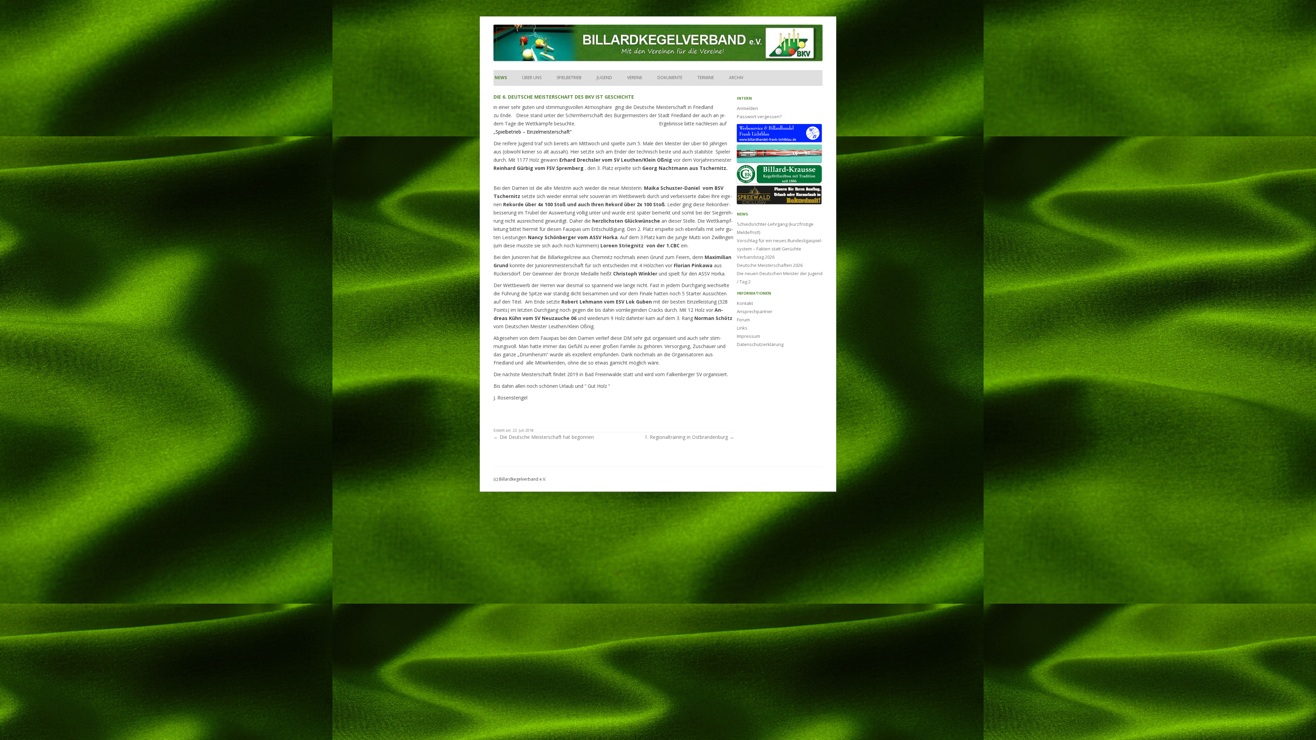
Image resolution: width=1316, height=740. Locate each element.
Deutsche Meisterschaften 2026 (770, 265)
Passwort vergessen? (759, 116)
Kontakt (745, 303)
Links (742, 328)
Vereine (634, 78)
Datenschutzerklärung (760, 344)
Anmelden (747, 108)
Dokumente (669, 78)
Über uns (531, 78)
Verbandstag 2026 (756, 257)
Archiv (736, 78)
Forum (743, 320)
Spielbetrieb (569, 78)
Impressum (748, 336)
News (500, 78)
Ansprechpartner (754, 311)
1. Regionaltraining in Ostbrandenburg (689, 437)
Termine (705, 78)
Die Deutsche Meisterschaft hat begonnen (544, 437)
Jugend (604, 78)
